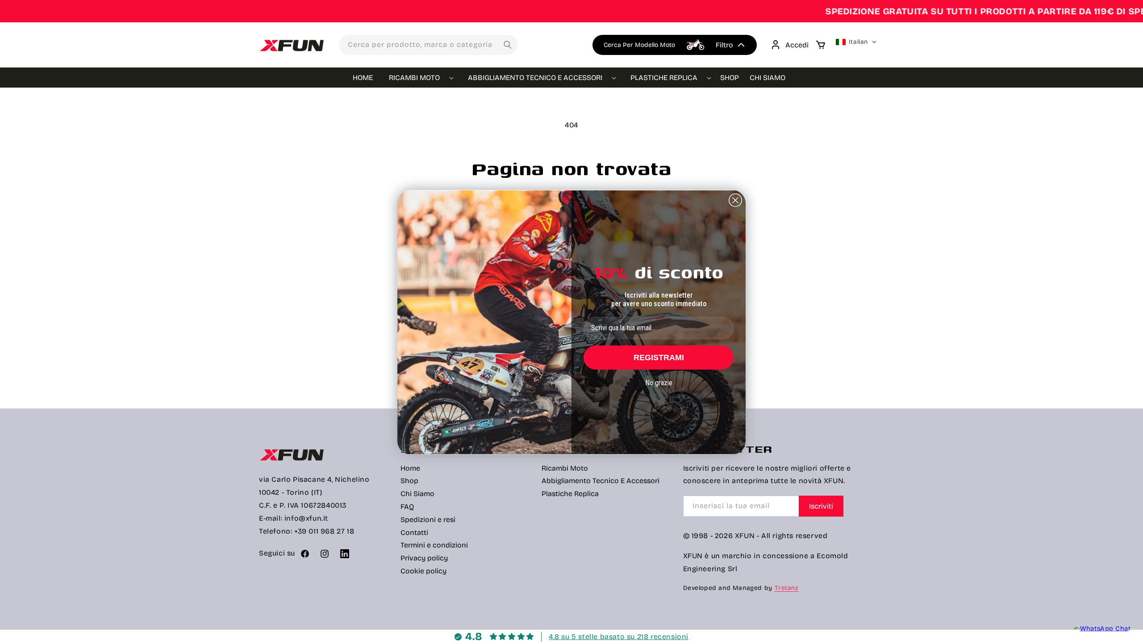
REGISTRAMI (659, 357)
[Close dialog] (735, 200)
